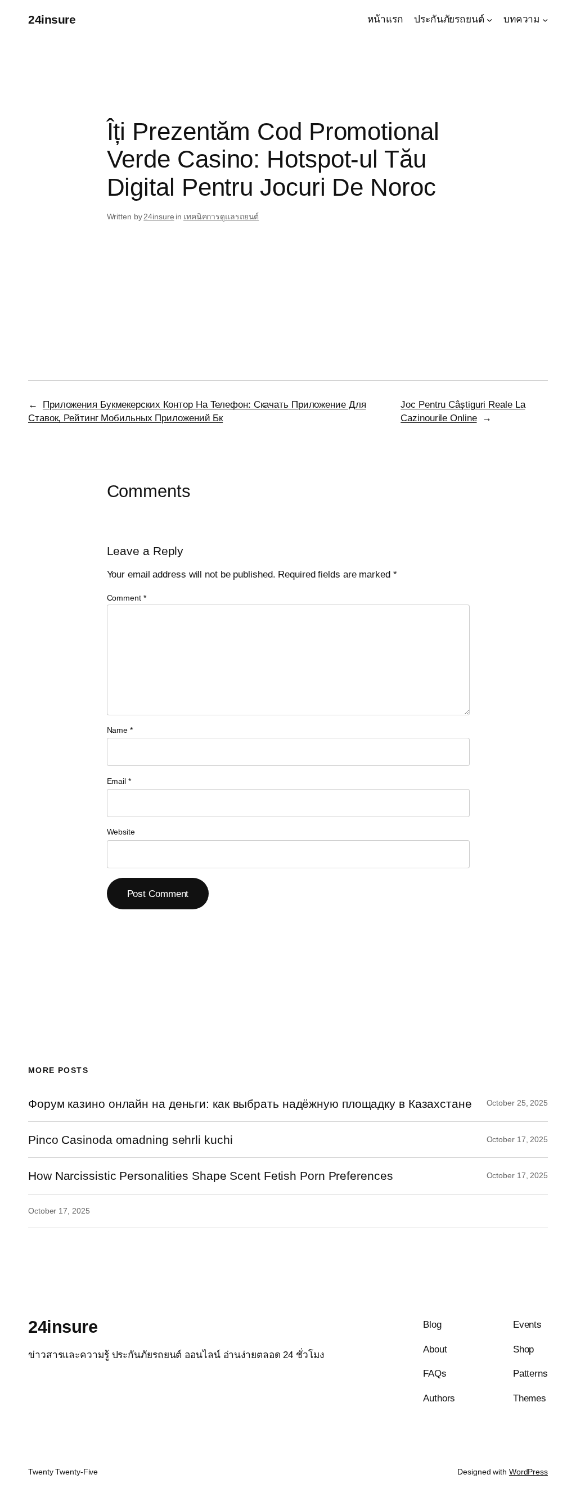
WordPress (528, 1471)
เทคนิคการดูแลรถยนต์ (221, 216)
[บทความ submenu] (545, 19)
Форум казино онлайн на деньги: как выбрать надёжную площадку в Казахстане (250, 1103)
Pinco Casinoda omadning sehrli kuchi (130, 1139)
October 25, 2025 (517, 1102)
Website (121, 831)
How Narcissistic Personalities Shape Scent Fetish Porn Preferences (210, 1175)
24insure (51, 19)
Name (120, 729)
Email (119, 781)
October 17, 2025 (517, 1139)
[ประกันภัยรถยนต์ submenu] (489, 19)
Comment (126, 597)
